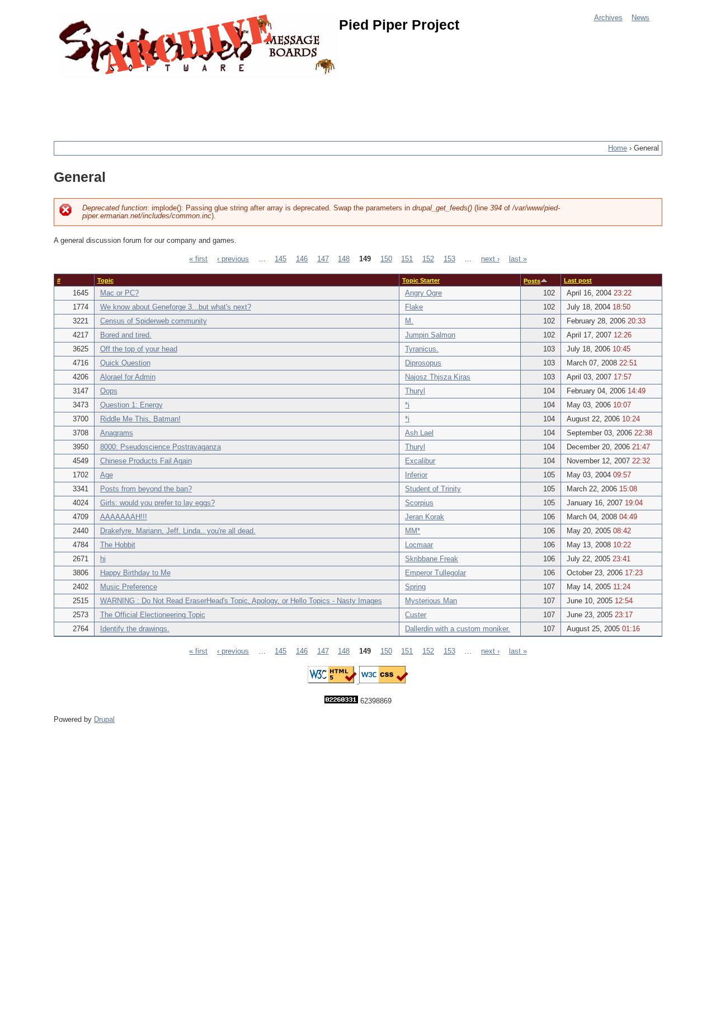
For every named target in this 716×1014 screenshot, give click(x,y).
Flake (414, 307)
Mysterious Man (431, 601)
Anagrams (116, 433)
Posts (532, 281)
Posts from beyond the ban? (146, 489)
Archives (608, 18)
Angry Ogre (423, 293)
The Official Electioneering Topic (152, 615)
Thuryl (415, 391)
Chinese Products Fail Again (146, 461)
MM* (412, 531)
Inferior (416, 475)
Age (106, 475)
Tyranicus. (422, 349)
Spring (415, 587)
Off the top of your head (138, 349)
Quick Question (125, 363)
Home (617, 148)
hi (103, 559)
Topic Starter (421, 280)
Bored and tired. (126, 335)
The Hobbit (117, 545)
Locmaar (419, 545)
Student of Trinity (433, 489)
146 (302, 259)
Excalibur (420, 461)
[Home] (199, 46)
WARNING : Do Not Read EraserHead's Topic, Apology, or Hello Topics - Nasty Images (241, 601)
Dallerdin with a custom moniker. (457, 629)
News (640, 18)
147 (323, 259)
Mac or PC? (119, 293)
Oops (108, 391)
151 (407, 259)
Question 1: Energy (131, 405)
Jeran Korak (424, 517)
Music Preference (128, 587)
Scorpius (419, 503)
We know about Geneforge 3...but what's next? (175, 307)
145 (280, 259)
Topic (105, 280)
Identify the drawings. (134, 629)
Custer (415, 615)
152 (428, 259)
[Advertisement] (257, 103)
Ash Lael (419, 433)
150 (386, 259)
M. (409, 321)
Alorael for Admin (128, 377)
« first (198, 259)
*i (407, 405)
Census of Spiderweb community (153, 321)
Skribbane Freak (431, 559)
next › (490, 259)
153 (449, 259)
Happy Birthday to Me (135, 573)
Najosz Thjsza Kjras (437, 377)
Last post (578, 280)
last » (518, 259)
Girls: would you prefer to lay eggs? (157, 503)
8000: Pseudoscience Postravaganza (160, 447)
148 (344, 259)
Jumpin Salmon (430, 335)
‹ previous (233, 259)
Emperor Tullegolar (435, 573)
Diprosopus (423, 363)
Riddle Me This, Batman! (140, 419)
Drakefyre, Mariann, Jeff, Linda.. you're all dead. (178, 531)
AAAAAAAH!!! (123, 517)
